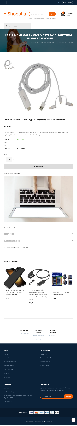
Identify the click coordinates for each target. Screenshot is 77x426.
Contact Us (7, 377)
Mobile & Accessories (10, 358)
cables (48, 18)
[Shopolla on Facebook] (11, 2)
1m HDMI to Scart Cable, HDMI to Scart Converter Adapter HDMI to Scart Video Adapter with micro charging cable (38, 294)
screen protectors (39, 18)
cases (30, 18)
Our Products (21, 148)
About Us (6, 373)
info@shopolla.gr (9, 392)
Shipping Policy (44, 365)
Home (6, 354)
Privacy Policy (44, 354)
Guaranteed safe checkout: (12, 173)
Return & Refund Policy (47, 358)
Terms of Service (45, 362)
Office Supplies (8, 369)
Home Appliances (9, 365)
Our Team (7, 388)
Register (70, 2)
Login (64, 2)
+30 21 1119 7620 (9, 402)
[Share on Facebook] (14, 227)
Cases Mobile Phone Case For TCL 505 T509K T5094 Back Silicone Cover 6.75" (15, 292)
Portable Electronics (10, 362)
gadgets (54, 18)
